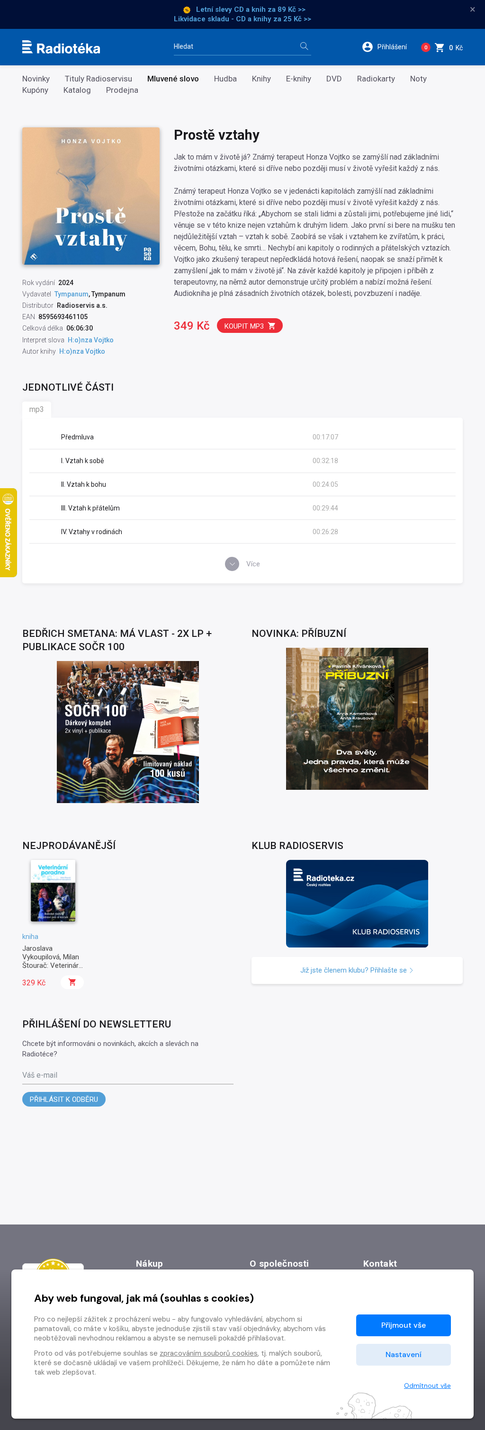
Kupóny (35, 90)
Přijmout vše (403, 1325)
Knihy (261, 79)
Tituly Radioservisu (98, 79)
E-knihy (298, 79)
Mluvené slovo (173, 79)
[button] (387, 47)
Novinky (36, 79)
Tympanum (71, 294)
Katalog (77, 90)
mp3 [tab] (36, 409)
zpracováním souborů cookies (209, 1353)
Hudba (225, 79)
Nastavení (404, 1354)
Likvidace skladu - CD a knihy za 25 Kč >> (242, 19)
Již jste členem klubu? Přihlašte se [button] (354, 970)
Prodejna (122, 90)
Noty (418, 79)
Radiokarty (376, 79)
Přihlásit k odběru (64, 1099)
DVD (334, 79)
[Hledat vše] (304, 47)
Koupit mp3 (244, 326)
